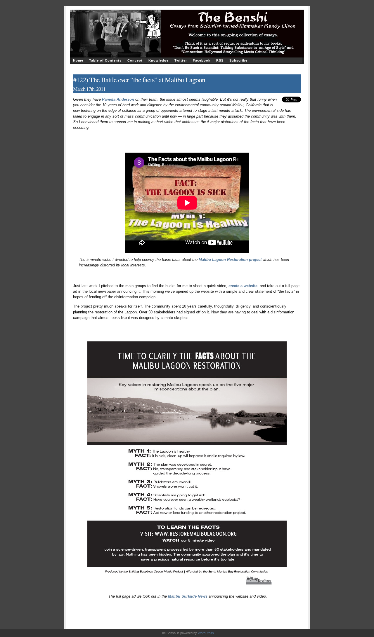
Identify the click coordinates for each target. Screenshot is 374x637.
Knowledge (158, 60)
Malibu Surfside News (187, 596)
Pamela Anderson (118, 99)
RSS (220, 60)
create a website (242, 286)
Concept (135, 60)
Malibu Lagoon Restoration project (230, 259)
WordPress (206, 633)
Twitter (180, 60)
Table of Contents (105, 60)
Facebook (201, 60)
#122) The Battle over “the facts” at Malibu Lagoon (139, 79)
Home (78, 60)
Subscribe (238, 60)
